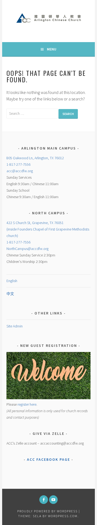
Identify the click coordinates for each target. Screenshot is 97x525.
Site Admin (14, 326)
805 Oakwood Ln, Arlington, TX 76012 (35, 157)
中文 (10, 293)
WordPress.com (63, 516)
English (11, 280)
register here (27, 404)
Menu (51, 49)
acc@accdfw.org (19, 170)
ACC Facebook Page (48, 459)
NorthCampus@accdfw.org (27, 248)
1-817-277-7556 (18, 164)
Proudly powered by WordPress (47, 511)
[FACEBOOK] (43, 499)
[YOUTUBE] (53, 499)
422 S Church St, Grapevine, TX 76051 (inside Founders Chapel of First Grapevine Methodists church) (47, 229)
